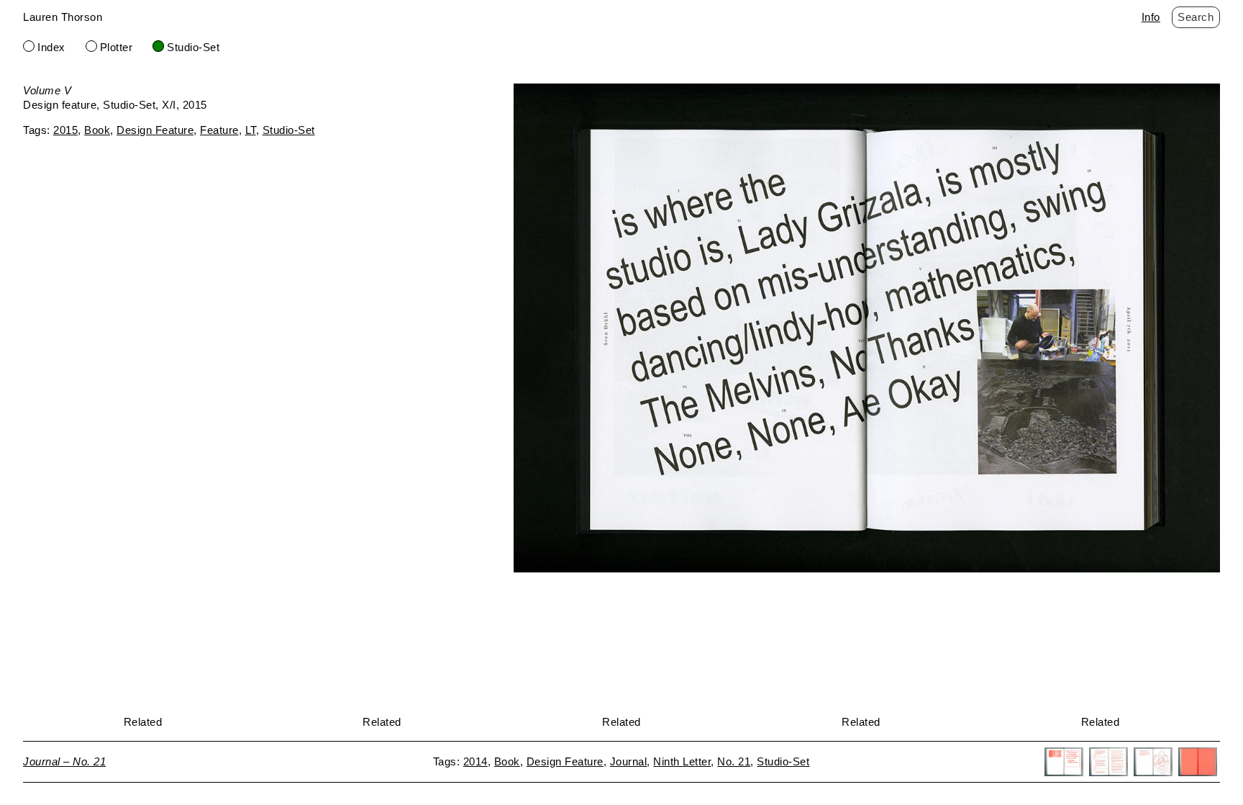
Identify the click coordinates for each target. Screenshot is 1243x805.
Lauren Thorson (62, 17)
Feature (219, 130)
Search (1196, 17)
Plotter (116, 47)
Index (51, 47)
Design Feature (155, 130)
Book (97, 130)
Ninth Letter (682, 761)
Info (1151, 17)
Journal (628, 761)
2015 (65, 130)
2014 (475, 761)
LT (250, 130)
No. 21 (733, 761)
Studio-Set (193, 47)
